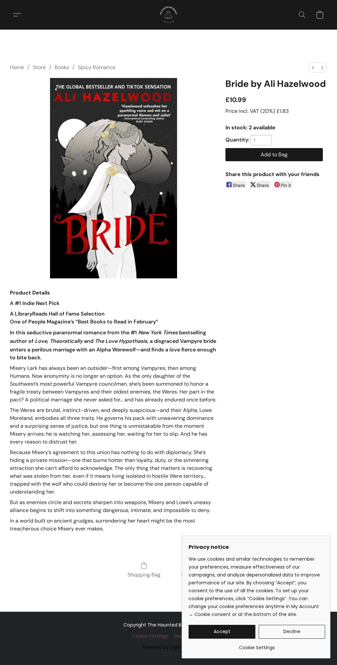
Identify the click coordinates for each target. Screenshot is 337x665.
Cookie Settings (150, 636)
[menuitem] (313, 67)
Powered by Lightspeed (168, 647)
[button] (168, 14)
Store (39, 67)
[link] (257, 645)
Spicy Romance (97, 67)
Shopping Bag (144, 574)
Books (62, 67)
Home (17, 67)
